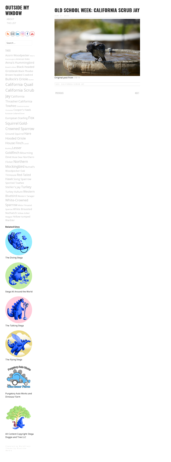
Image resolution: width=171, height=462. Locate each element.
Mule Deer (17, 157)
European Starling (16, 118)
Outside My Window (17, 10)
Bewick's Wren (10, 67)
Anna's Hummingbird (19, 62)
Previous (59, 93)
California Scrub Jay (72, 84)
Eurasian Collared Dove (14, 113)
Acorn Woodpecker (17, 55)
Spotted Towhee (14, 182)
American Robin (23, 59)
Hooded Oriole (15, 138)
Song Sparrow (22, 179)
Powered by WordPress (18, 446)
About (10, 19)
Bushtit (31, 80)
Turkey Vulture (14, 191)
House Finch (14, 143)
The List (11, 23)
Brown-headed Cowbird (19, 74)
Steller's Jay (13, 187)
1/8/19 (77, 77)
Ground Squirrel (14, 133)
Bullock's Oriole (16, 79)
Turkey (26, 187)
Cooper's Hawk (22, 109)
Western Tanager (26, 196)
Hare (27, 133)
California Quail (19, 84)
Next (137, 93)
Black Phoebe (25, 71)
